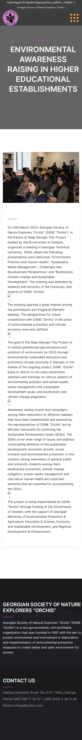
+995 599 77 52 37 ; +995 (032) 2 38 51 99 (45, 699)
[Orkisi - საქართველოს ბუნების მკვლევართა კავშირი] (10, 17)
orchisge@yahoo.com (27, 705)
